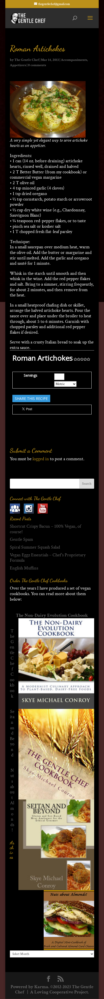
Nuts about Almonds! (12, 800)
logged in (41, 459)
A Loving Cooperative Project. (59, 992)
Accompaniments (74, 60)
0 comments (37, 65)
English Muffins (24, 568)
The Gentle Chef (26, 60)
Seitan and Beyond (12, 733)
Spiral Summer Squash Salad (35, 547)
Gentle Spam (21, 539)
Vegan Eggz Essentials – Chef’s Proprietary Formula (48, 557)
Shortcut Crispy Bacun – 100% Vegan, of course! (45, 529)
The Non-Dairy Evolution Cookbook (52, 615)
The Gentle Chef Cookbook (12, 663)
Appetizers (18, 65)
